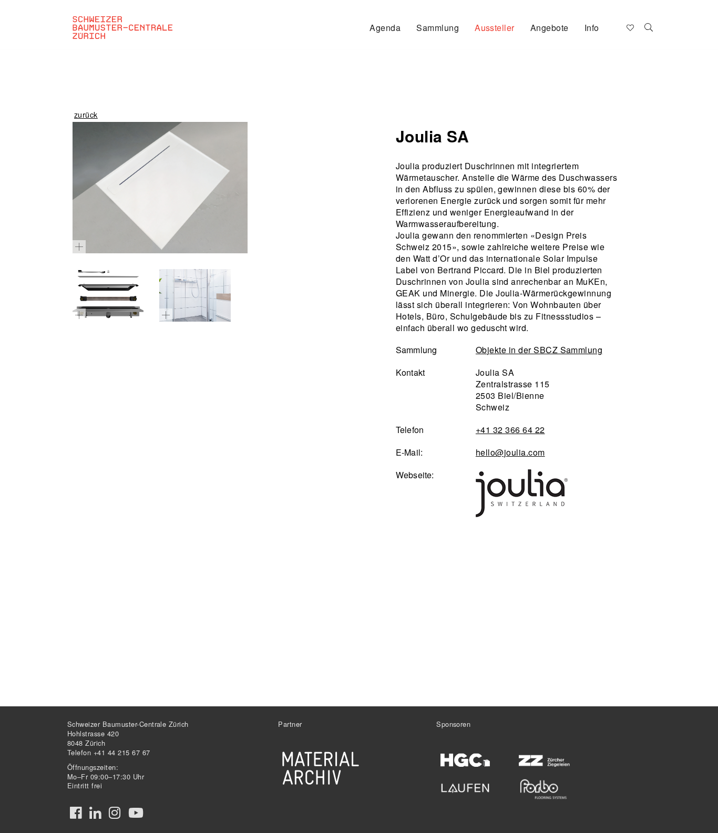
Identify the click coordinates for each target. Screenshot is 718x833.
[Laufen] (465, 786)
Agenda (385, 28)
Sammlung (437, 28)
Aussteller (495, 28)
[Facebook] (75, 813)
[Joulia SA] (160, 187)
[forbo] (543, 789)
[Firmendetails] (649, 27)
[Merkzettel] (629, 27)
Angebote (549, 28)
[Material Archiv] (320, 768)
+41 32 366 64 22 (510, 430)
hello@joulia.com (510, 452)
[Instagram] (114, 813)
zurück (86, 114)
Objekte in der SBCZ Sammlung (539, 350)
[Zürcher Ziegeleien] (543, 760)
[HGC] (465, 760)
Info (591, 28)
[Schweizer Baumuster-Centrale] (136, 19)
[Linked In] (95, 813)
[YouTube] (136, 813)
